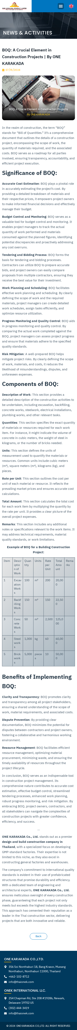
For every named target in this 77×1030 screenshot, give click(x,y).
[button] (61, 6)
